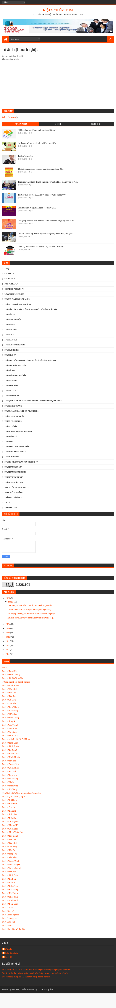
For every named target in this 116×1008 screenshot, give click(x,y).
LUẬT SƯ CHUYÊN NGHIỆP (14, 416)
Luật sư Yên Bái (9, 871)
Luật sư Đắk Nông (10, 778)
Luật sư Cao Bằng (9, 846)
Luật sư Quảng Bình (10, 821)
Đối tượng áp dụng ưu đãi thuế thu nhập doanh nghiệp (31, 613)
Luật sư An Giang (9, 732)
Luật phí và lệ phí (12, 396)
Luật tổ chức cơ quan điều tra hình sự (21, 462)
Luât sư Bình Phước (10, 685)
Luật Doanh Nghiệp (13, 319)
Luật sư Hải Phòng (10, 893)
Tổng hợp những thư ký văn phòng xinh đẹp (21, 793)
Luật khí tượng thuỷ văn (15, 375)
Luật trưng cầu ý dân (14, 482)
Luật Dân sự (7, 907)
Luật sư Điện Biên (10, 814)
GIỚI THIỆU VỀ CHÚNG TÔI (14, 289)
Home (4, 667)
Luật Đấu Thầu (11, 330)
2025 (8, 624)
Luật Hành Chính (12, 350)
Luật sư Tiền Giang (10, 714)
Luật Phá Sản (10, 391)
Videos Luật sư (11, 508)
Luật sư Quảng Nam (10, 764)
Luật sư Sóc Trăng (10, 725)
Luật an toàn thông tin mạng (17, 299)
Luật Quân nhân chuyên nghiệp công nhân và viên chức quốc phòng (33, 401)
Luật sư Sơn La (8, 807)
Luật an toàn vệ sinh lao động (18, 304)
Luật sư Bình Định (10, 743)
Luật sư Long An (9, 721)
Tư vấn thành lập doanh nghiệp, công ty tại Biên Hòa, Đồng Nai (45, 233)
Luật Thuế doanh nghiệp (15, 452)
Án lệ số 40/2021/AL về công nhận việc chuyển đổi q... (31, 618)
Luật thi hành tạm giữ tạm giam (18, 431)
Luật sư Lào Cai (8, 850)
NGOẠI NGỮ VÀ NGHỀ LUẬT (14, 493)
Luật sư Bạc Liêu (9, 692)
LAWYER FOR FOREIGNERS (14, 294)
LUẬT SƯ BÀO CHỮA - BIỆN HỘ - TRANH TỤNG (21, 411)
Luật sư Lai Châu (9, 800)
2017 (8, 649)
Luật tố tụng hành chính (15, 472)
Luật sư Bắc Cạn (9, 839)
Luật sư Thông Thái (45, 989)
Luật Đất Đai (10, 325)
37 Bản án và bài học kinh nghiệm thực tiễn (37, 143)
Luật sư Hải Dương (10, 889)
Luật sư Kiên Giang (10, 717)
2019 (8, 641)
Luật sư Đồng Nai (9, 671)
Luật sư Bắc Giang (10, 836)
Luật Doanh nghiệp (10, 914)
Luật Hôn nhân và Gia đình (16, 365)
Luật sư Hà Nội (8, 882)
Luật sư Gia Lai (8, 782)
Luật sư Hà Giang (9, 789)
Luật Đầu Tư (10, 335)
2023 (8, 632)
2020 (8, 637)
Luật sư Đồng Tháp (10, 707)
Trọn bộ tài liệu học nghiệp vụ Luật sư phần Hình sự (40, 246)
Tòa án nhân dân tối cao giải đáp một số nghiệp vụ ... (30, 609)
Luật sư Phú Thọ (9, 857)
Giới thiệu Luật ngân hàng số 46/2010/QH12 (37, 208)
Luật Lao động (11, 381)
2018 (8, 645)
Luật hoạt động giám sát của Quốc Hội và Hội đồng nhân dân (30, 360)
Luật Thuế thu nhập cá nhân (17, 447)
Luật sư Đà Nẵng (9, 750)
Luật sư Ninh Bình (10, 900)
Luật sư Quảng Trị (10, 829)
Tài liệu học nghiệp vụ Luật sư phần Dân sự (36, 130)
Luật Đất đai (7, 925)
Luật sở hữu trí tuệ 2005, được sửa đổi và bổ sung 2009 (42, 195)
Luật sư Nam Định (10, 904)
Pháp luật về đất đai (13, 498)
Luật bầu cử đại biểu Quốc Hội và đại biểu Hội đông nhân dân (31, 309)
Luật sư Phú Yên (9, 760)
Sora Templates (17, 989)
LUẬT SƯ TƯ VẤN (11, 426)
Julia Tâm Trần (11, 953)
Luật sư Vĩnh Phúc (10, 875)
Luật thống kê (11, 437)
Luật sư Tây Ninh (9, 689)
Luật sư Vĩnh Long (10, 735)
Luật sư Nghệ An (9, 818)
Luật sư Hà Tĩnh (9, 811)
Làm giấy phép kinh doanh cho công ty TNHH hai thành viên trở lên (48, 182)
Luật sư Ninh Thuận (11, 757)
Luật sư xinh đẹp (25, 156)
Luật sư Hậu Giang (10, 710)
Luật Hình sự (8, 911)
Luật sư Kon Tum (9, 775)
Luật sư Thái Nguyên (11, 864)
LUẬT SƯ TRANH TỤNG (13, 421)
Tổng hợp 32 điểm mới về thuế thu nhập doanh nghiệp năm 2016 (46, 220)
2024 (8, 628)
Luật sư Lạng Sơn (9, 854)
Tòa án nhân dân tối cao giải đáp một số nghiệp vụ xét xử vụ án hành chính (35, 973)
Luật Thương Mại (12, 457)
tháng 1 (11, 602)
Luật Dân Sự (10, 314)
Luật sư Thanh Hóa (10, 825)
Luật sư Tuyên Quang (11, 868)
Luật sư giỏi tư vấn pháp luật (14, 796)
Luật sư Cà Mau (9, 700)
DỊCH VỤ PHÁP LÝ (11, 284)
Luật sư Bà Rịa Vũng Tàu (12, 678)
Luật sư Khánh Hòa (10, 753)
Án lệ (7, 269)
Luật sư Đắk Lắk (9, 771)
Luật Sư (8, 957)
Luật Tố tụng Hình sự (14, 477)
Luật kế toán (10, 370)
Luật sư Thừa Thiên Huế (12, 832)
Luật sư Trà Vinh (9, 728)
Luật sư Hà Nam (9, 879)
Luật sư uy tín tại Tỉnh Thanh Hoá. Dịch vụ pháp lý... (30, 605)
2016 (8, 654)
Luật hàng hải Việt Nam (15, 345)
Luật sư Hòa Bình (9, 803)
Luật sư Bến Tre (9, 696)
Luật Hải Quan (11, 340)
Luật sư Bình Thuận (10, 746)
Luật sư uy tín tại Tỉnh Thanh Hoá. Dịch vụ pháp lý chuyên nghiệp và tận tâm (36, 969)
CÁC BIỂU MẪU (10, 279)
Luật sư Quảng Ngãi (10, 768)
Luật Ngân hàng (11, 386)
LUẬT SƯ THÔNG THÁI (58, 10)
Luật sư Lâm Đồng (10, 785)
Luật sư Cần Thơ (9, 703)
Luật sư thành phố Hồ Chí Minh (16, 739)
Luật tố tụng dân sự (13, 467)
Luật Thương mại (9, 918)
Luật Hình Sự (10, 355)
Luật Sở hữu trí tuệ (13, 406)
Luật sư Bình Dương (10, 674)
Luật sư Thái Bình (10, 897)
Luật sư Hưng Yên (10, 886)
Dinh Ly (8, 949)
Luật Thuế (9, 442)
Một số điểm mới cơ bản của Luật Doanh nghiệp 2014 (41, 169)
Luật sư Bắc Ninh (9, 843)
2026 (8, 598)
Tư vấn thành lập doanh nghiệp (16, 682)
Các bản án (9, 274)
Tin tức (8, 503)
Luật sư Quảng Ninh (10, 861)
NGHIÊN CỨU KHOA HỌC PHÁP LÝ (17, 487)
